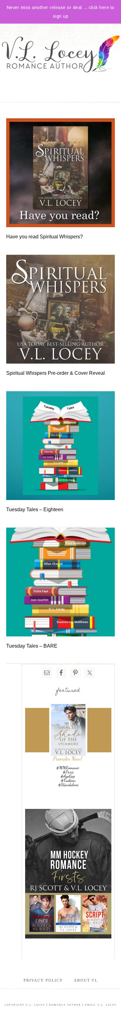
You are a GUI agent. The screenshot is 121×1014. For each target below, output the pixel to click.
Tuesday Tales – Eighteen (34, 509)
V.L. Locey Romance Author (60, 55)
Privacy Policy (43, 980)
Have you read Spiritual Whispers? (44, 236)
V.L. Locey (35, 1005)
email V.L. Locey (101, 1005)
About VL (86, 980)
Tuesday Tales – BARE (31, 646)
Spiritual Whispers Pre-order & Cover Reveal (55, 373)
